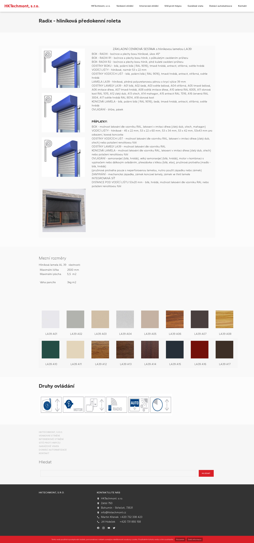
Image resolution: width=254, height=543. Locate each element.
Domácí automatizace (220, 6)
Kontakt (242, 6)
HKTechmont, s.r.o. (21, 5)
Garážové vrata (195, 6)
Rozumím (180, 539)
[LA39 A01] (51, 320)
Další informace (194, 539)
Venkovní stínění (124, 6)
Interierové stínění (148, 6)
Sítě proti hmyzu (173, 6)
